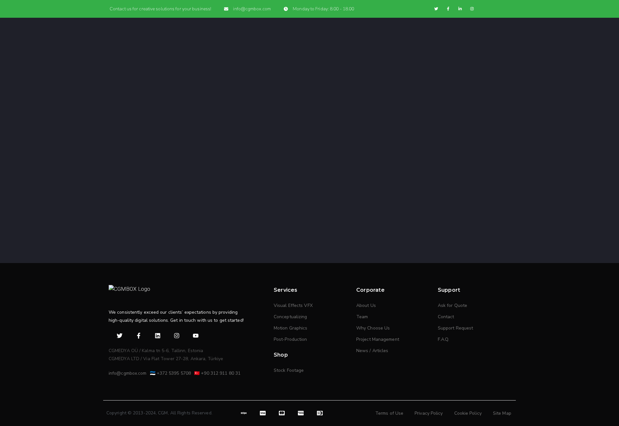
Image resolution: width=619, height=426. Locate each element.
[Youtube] (196, 335)
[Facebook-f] (448, 9)
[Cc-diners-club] (319, 413)
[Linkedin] (157, 335)
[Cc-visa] (263, 413)
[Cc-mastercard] (282, 413)
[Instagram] (472, 9)
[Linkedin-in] (460, 9)
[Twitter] (436, 9)
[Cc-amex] (301, 413)
